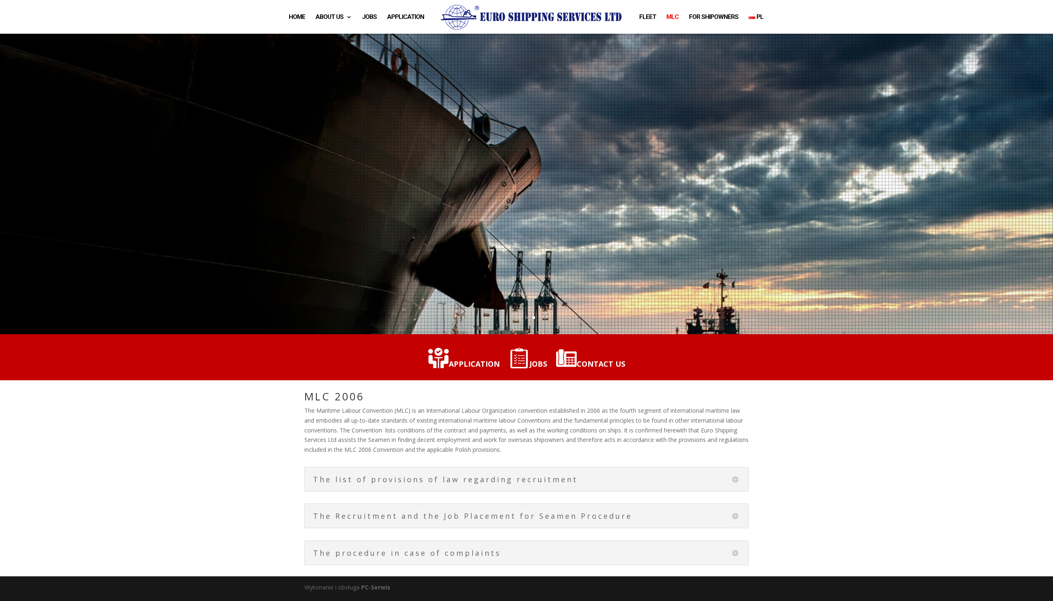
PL (759, 17)
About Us (329, 17)
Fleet (647, 17)
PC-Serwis (375, 587)
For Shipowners (713, 17)
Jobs (369, 17)
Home (297, 17)
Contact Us (601, 364)
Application (405, 17)
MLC (672, 17)
